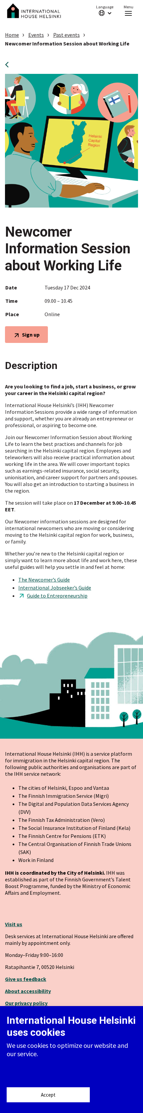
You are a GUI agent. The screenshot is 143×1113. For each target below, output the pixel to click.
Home (12, 34)
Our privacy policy (26, 1003)
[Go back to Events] (9, 64)
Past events (66, 34)
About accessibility (28, 991)
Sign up (30, 336)
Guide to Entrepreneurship (57, 595)
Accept (48, 1095)
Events (36, 34)
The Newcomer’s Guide (44, 579)
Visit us (13, 924)
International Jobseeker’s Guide (54, 587)
